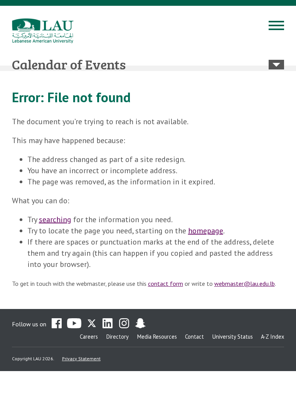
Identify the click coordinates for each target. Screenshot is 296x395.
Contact (194, 336)
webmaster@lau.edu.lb (244, 283)
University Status (232, 336)
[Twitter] (92, 324)
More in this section (276, 64)
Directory (117, 336)
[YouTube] (74, 324)
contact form (165, 283)
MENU (276, 26)
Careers (89, 336)
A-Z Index (272, 336)
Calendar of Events (69, 64)
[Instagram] (124, 324)
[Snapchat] (140, 324)
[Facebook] (56, 324)
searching (55, 219)
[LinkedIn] (108, 324)
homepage (205, 231)
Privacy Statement (81, 358)
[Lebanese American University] (43, 31)
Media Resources (157, 336)
